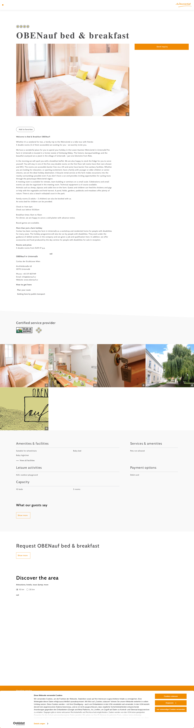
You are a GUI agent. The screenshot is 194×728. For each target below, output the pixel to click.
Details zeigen (39, 724)
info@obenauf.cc (29, 277)
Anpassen (169, 703)
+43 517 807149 (29, 274)
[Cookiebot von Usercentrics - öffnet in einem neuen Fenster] (19, 723)
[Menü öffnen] (2, 4)
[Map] (8, 4)
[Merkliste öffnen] (11, 4)
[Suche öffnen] (14, 4)
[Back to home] (184, 5)
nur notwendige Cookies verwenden (171, 709)
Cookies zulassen (171, 696)
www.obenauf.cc (31, 280)
